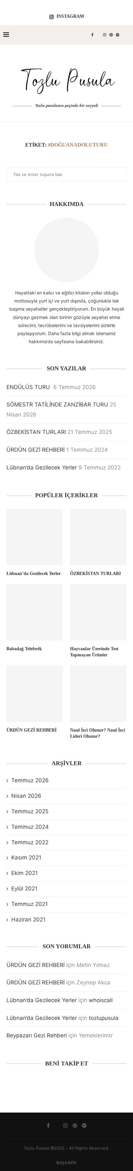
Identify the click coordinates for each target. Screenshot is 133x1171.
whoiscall (101, 1000)
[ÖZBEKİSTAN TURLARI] (98, 537)
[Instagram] (104, 35)
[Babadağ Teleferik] (34, 612)
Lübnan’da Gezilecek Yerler (41, 467)
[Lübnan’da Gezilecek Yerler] (34, 537)
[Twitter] (98, 35)
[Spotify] (117, 35)
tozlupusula (103, 1018)
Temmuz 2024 (30, 827)
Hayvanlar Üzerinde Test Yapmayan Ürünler (94, 652)
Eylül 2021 (24, 888)
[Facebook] (92, 35)
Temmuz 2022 (29, 842)
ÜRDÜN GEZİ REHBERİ (35, 450)
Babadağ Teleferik (24, 648)
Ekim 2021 (24, 873)
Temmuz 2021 (29, 904)
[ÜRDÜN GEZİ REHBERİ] (34, 693)
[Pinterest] (111, 35)
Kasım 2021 (26, 857)
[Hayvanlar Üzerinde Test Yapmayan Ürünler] (98, 612)
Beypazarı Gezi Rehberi (36, 1035)
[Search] (126, 35)
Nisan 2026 (26, 796)
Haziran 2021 (28, 919)
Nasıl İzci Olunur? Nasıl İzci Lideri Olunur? (97, 733)
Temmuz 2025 (29, 811)
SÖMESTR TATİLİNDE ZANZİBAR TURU (57, 404)
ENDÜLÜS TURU (29, 387)
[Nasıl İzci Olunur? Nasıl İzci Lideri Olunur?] (98, 693)
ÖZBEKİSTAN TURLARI (36, 432)
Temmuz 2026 (30, 780)
